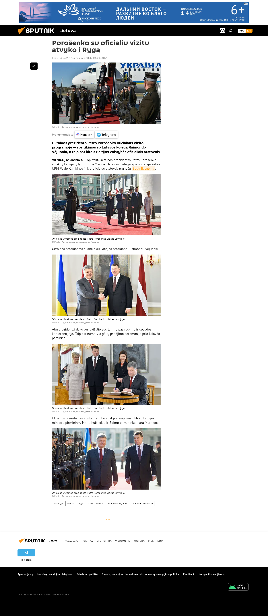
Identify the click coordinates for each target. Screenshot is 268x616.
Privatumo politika (87, 574)
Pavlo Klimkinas (95, 503)
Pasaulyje (58, 503)
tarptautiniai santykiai (142, 503)
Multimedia (155, 540)
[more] (34, 66)
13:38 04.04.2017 (62, 58)
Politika (70, 503)
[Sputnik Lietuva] (37, 35)
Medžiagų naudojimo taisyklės (54, 574)
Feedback (188, 574)
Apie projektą (25, 574)
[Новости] (84, 134)
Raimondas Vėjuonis (117, 503)
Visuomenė (122, 540)
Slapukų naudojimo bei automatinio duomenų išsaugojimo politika (140, 574)
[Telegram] (106, 134)
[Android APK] (238, 587)
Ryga (81, 503)
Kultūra (139, 540)
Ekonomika (104, 540)
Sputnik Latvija (143, 168)
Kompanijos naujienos (211, 574)
